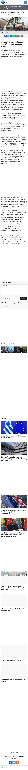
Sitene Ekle (13, 758)
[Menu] (25, 2)
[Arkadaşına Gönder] (16, 36)
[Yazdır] (19, 36)
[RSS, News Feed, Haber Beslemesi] (17, 762)
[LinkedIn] (11, 36)
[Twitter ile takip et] (14, 762)
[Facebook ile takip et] (10, 762)
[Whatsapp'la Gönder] (13, 36)
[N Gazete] (6, 2)
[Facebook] (5, 36)
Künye (9, 756)
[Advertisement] (14, 75)
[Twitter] (8, 36)
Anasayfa (4, 756)
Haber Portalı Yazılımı (8, 767)
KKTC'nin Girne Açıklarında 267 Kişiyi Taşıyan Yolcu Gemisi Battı (15, 7)
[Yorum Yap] (22, 36)
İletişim (14, 756)
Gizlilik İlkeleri (21, 756)
